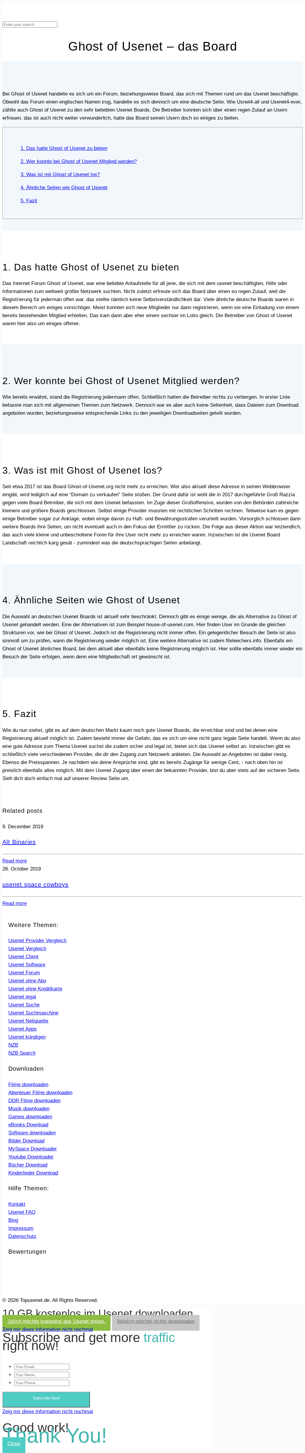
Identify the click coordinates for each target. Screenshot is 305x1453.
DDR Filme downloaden (34, 1100)
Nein (155, 1321)
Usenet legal (22, 997)
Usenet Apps (22, 1029)
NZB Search (21, 1053)
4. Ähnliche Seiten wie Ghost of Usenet (64, 187)
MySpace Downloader (32, 1149)
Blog (13, 1220)
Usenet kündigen (27, 1037)
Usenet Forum (24, 973)
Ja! (56, 1321)
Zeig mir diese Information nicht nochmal (47, 1329)
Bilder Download (26, 1141)
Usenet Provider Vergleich (37, 940)
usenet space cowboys (35, 884)
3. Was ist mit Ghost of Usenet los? (60, 174)
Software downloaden (32, 1133)
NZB (13, 1045)
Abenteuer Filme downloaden (40, 1092)
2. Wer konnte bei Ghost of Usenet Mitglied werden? (79, 161)
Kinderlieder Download (33, 1173)
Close (13, 1443)
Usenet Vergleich (27, 948)
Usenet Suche (24, 1005)
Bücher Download (27, 1165)
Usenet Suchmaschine (33, 1013)
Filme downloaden (28, 1084)
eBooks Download (28, 1125)
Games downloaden (30, 1117)
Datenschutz (22, 1236)
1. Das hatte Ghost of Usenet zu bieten (64, 148)
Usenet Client (23, 956)
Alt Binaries (19, 842)
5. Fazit (29, 200)
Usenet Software (26, 964)
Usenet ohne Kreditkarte (35, 989)
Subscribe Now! (46, 1398)
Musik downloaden (28, 1108)
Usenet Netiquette (28, 1021)
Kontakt (16, 1204)
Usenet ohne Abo (27, 981)
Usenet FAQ (21, 1212)
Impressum (20, 1228)
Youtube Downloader (31, 1157)
